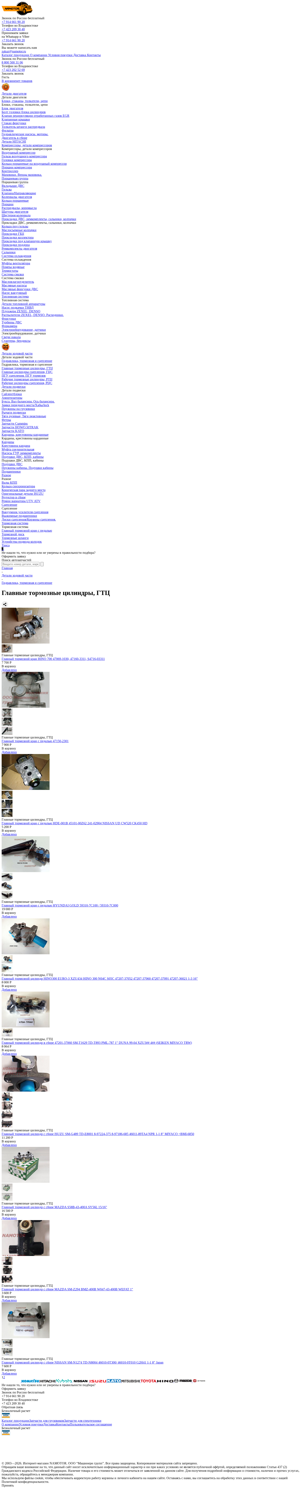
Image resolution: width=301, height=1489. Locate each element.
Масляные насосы (14, 285)
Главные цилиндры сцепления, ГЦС (27, 372)
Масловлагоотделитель (18, 281)
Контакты (63, 1424)
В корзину (9, 666)
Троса (6, 545)
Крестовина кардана (16, 445)
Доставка (49, 1424)
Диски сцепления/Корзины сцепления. (29, 519)
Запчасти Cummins (15, 423)
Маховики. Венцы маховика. (22, 174)
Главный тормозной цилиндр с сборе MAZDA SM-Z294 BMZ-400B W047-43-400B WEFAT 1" (67, 1289)
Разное (6, 475)
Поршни (8, 204)
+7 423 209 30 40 (13, 29)
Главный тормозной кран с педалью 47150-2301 (35, 741)
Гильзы (7, 189)
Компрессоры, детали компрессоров (27, 145)
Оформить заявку (14, 556)
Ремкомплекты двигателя (19, 248)
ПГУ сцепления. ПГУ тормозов (24, 375)
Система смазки (13, 274)
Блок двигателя (12, 108)
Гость (5, 77)
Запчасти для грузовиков (46, 1420)
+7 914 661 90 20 (13, 22)
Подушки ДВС (12, 464)
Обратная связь (12, 1407)
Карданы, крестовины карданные (25, 434)
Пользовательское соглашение (91, 1424)
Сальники (9, 252)
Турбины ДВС (12, 322)
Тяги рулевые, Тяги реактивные (24, 416)
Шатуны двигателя (15, 211)
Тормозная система (15, 523)
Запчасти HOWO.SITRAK (20, 427)
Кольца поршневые (15, 200)
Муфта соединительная (18, 449)
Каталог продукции (15, 1420)
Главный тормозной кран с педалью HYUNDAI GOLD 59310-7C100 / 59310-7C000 (60, 905)
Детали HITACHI (14, 141)
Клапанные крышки (16, 119)
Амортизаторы (12, 397)
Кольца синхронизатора (18, 486)
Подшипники (11, 471)
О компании (10, 1424)
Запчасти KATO (13, 431)
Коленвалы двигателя (17, 197)
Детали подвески (14, 386)
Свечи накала (11, 337)
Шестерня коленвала (16, 215)
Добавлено (9, 670)
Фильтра (8, 130)
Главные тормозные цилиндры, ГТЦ (27, 368)
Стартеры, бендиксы (16, 340)
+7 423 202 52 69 (13, 70)
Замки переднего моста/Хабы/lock (25, 405)
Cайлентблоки (12, 394)
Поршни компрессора (17, 167)
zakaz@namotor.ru (14, 51)
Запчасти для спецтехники (82, 1420)
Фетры (6, 420)
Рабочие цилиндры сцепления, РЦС (27, 383)
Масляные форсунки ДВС (20, 289)
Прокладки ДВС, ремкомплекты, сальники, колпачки (39, 219)
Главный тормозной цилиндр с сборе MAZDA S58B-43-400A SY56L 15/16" (54, 1207)
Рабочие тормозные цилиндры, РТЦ (27, 379)
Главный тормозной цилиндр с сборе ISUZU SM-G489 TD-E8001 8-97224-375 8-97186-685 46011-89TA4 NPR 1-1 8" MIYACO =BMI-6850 (98, 1134)
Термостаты (10, 270)
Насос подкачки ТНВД (18, 307)
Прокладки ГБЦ (13, 233)
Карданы (8, 442)
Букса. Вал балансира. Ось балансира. (28, 401)
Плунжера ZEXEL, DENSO (21, 311)
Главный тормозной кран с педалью (27, 530)
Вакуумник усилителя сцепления (25, 512)
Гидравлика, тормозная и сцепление (27, 361)
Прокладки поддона (16, 245)
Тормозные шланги (15, 538)
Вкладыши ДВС (13, 186)
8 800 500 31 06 (12, 62)
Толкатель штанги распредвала (23, 127)
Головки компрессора (17, 160)
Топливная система (15, 296)
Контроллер (10, 171)
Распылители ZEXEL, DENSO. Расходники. (33, 315)
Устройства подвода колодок (22, 541)
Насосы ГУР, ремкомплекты (21, 453)
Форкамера (9, 326)
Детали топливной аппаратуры (23, 304)
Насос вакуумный (14, 293)
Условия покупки (31, 1424)
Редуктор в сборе (14, 497)
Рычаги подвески (14, 412)
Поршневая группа (15, 178)
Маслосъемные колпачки (19, 230)
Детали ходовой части (17, 575)
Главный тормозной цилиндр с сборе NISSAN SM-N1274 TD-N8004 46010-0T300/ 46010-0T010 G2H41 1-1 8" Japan (82, 1362)
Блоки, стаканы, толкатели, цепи (25, 101)
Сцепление (9, 504)
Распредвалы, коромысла (19, 208)
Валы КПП (9, 482)
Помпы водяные (13, 267)
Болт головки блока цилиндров (24, 112)
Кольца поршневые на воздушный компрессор (34, 163)
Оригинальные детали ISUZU (23, 493)
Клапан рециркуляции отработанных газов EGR (35, 115)
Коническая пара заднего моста (23, 490)
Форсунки (9, 318)
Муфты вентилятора (16, 263)
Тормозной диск (13, 534)
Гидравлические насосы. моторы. (25, 134)
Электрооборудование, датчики (24, 329)
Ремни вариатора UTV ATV (21, 501)
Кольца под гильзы (15, 226)
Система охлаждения (16, 256)
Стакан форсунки (14, 123)
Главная (7, 568)
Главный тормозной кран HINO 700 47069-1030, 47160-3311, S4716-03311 (53, 659)
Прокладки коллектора (18, 237)
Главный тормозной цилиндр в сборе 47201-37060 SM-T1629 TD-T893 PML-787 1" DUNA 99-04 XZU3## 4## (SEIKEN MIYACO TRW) (97, 1042)
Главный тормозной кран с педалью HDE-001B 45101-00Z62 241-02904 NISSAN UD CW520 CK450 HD (74, 823)
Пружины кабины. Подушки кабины (27, 468)
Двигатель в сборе (14, 138)
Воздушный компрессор (18, 152)
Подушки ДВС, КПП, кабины (23, 456)
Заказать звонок (13, 44)
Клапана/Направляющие (19, 193)
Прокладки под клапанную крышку (27, 241)
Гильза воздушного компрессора (24, 156)
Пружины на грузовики (18, 409)
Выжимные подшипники (19, 516)
